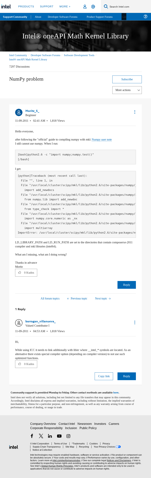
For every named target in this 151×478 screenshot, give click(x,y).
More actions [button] (123, 90)
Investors (101, 424)
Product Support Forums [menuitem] (104, 16)
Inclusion (71, 428)
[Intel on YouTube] (59, 437)
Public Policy (88, 428)
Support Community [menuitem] (15, 17)
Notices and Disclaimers (118, 458)
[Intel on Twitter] (41, 437)
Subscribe (127, 79)
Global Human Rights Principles (56, 463)
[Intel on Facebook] (32, 437)
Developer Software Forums (48, 55)
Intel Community (18, 55)
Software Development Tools (85, 55)
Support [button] (46, 6)
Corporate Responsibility (46, 428)
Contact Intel (67, 424)
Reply (127, 284)
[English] (93, 6)
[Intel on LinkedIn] (50, 437)
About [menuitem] (38, 16)
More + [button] (64, 6)
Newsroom (85, 424)
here (116, 392)
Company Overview (43, 424)
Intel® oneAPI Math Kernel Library (28, 59)
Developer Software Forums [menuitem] (64, 16)
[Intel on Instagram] (68, 437)
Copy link (104, 376)
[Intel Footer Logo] (13, 445)
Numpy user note (110, 139)
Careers (115, 424)
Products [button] (26, 6)
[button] (134, 112)
